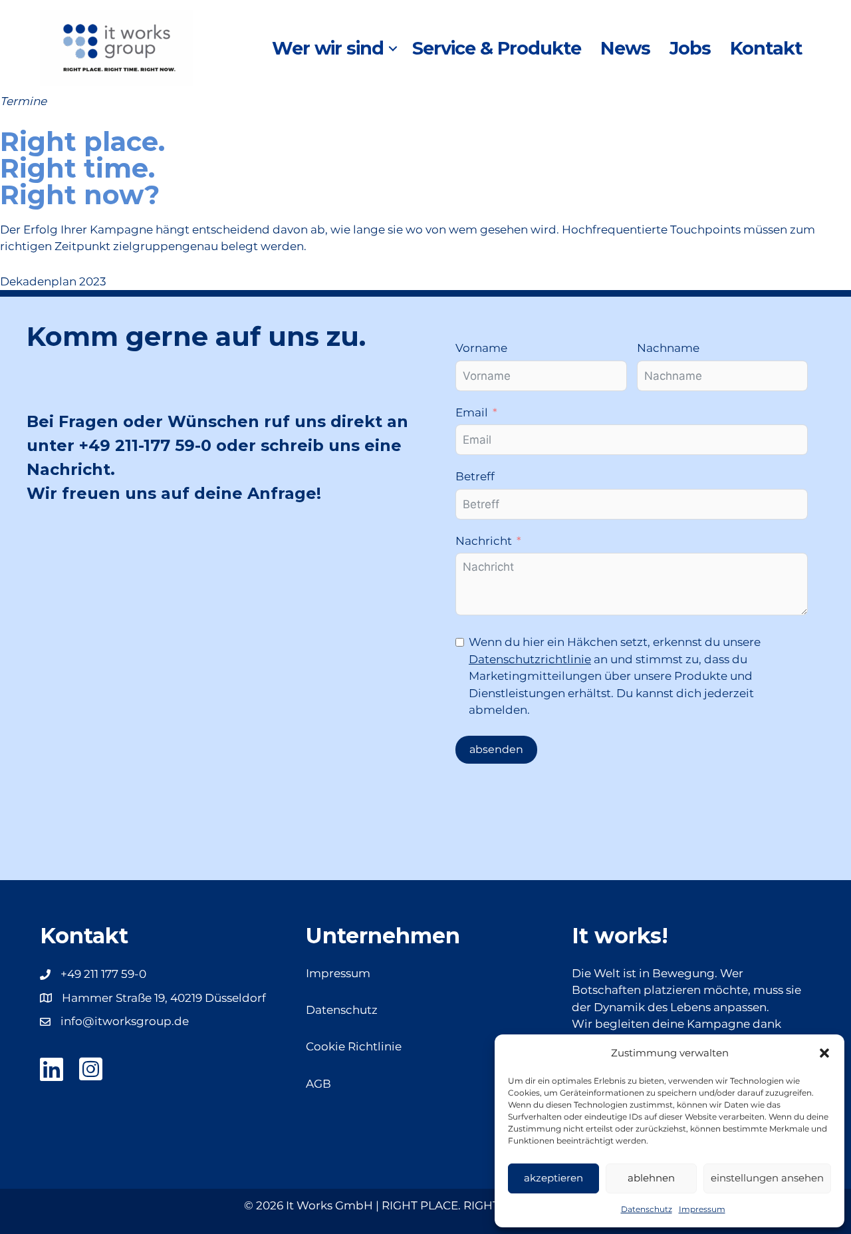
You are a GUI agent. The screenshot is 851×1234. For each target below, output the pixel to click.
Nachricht (483, 540)
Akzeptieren (553, 1177)
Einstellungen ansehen (767, 1177)
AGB (318, 1083)
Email (471, 412)
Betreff (475, 476)
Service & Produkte (496, 48)
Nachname (668, 348)
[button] (824, 1053)
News (625, 48)
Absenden (496, 749)
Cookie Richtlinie (354, 1046)
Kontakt (766, 48)
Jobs (690, 48)
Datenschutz (646, 1209)
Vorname (481, 348)
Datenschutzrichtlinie (530, 659)
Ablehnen (651, 1177)
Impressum (702, 1209)
